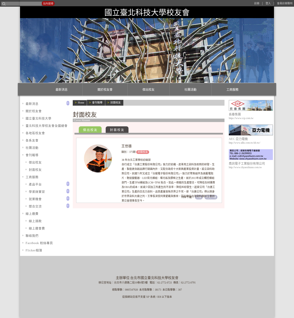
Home (81, 102)
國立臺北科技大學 (38, 118)
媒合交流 (35, 206)
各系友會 (32, 140)
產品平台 (35, 184)
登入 (268, 3)
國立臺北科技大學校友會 (147, 12)
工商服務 (232, 89)
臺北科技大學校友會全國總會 (47, 125)
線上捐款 (35, 221)
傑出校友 (148, 89)
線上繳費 (32, 213)
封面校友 (115, 102)
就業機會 (35, 199)
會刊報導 (97, 102)
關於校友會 (105, 89)
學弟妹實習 (37, 191)
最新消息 (62, 89)
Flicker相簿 (34, 250)
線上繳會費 (37, 228)
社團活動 (190, 89)
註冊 (256, 3)
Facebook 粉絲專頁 (39, 243)
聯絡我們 (32, 235)
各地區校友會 (35, 133)
